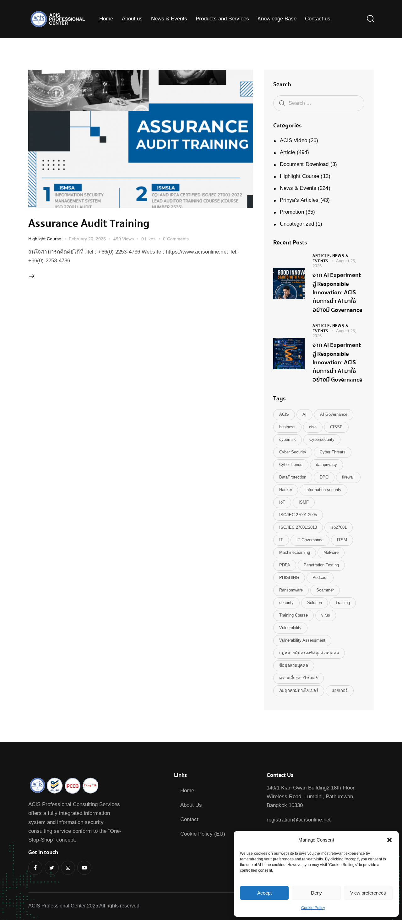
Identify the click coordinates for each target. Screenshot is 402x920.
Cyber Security (292, 452)
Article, (322, 256)
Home (187, 791)
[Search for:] (318, 103)
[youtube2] (84, 868)
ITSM (342, 540)
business (287, 427)
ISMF (304, 502)
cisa (313, 427)
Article (287, 152)
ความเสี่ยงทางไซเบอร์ (298, 678)
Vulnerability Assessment (302, 640)
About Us (191, 805)
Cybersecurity (321, 439)
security (286, 602)
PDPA (284, 565)
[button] (389, 840)
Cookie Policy (313, 908)
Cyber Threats (332, 452)
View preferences (368, 893)
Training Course (293, 615)
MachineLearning (294, 552)
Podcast (320, 577)
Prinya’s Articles (299, 200)
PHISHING (289, 577)
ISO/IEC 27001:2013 (298, 527)
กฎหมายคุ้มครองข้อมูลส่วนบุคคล (309, 652)
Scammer (325, 590)
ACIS (284, 414)
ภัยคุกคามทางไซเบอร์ (298, 690)
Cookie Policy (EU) (202, 834)
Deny (316, 893)
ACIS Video (293, 140)
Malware (331, 552)
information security (323, 489)
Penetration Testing (321, 565)
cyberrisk (287, 439)
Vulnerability (290, 627)
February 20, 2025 (87, 238)
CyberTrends (290, 464)
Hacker (285, 489)
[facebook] (35, 868)
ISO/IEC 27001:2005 (298, 514)
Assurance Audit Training (88, 223)
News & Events (298, 188)
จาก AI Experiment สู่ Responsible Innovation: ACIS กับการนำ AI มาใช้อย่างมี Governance (337, 292)
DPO (324, 477)
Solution (314, 602)
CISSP (336, 427)
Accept (264, 893)
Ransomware (291, 590)
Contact (189, 819)
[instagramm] (68, 868)
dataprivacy (326, 464)
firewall (348, 477)
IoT (282, 502)
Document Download (304, 164)
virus (325, 615)
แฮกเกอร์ (340, 690)
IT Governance (309, 540)
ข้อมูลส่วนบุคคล (293, 665)
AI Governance (333, 414)
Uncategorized (297, 224)
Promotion (292, 212)
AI (304, 414)
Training (342, 602)
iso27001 (338, 527)
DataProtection (292, 477)
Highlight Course (44, 238)
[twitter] (52, 868)
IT (281, 540)
